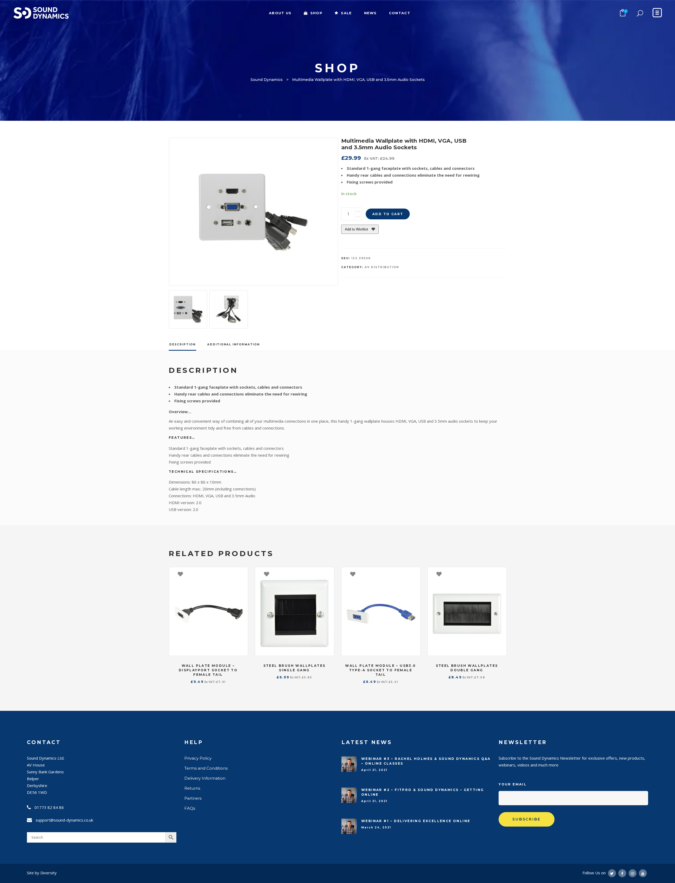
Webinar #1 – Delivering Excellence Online (415, 821)
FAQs (189, 808)
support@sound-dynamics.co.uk (64, 820)
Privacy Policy (197, 758)
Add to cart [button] (241, 573)
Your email (513, 784)
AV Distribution (382, 267)
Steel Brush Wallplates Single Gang (294, 668)
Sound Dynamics (266, 79)
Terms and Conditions (206, 768)
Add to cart (387, 214)
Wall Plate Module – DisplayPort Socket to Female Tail (208, 670)
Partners (192, 798)
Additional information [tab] (233, 344)
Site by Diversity (42, 872)
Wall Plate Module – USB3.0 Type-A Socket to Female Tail (380, 670)
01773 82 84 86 (49, 807)
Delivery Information (204, 778)
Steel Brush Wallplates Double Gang (467, 668)
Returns (192, 788)
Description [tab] (182, 344)
